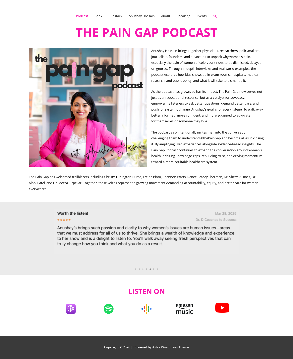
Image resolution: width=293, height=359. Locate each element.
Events (202, 16)
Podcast (82, 16)
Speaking (183, 16)
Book (98, 16)
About (165, 16)
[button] (215, 16)
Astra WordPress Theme (170, 347)
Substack (115, 16)
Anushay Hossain (142, 16)
